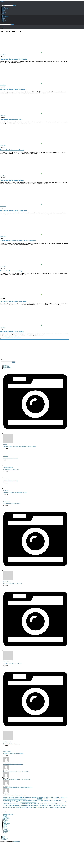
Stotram (5, 444)
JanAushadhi (36, 800)
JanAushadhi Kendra (46, 800)
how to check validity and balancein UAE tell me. (13, 764)
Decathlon (19, 797)
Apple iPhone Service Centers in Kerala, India (12, 663)
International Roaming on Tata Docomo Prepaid (13, 753)
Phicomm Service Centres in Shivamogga (13, 301)
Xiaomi (49, 807)
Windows (5, 832)
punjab (4, 807)
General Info (5, 479)
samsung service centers (22, 807)
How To (4, 9)
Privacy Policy (5, 838)
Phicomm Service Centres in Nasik (11, 119)
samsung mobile (15, 807)
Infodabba (2, 1)
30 (16, 336)
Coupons (5, 816)
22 (15, 336)
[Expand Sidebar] (0, 338)
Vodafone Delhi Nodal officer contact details (12, 583)
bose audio (12, 797)
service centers (32, 807)
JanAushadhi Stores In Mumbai (57, 803)
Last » (19, 336)
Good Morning (6, 818)
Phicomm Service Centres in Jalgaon (12, 180)
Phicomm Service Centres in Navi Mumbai (13, 59)
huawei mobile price (7, 800)
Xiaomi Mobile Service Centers (58, 807)
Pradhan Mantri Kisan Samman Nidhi (11, 469)
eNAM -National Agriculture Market (10, 458)
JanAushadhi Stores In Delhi (45, 803)
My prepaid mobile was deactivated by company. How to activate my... (17, 787)
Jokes (4, 821)
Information (5, 456)
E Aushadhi (24, 797)
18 (11, 336)
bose (9, 797)
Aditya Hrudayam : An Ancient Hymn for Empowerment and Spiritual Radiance (19, 446)
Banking (5, 815)
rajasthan (7, 807)
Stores (3, 13)
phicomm (22, 805)
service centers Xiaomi (42, 807)
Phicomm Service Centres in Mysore (12, 331)
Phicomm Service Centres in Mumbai (12, 150)
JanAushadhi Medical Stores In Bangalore (47, 802)
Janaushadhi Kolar (57, 800)
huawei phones (20, 800)
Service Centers (5, 8)
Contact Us (4, 839)
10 (9, 336)
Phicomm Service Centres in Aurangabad (13, 210)
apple (4, 797)
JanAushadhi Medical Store (11, 802)
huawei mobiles (13, 800)
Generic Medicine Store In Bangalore (16, 798)
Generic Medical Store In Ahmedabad (35, 797)
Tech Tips (4, 12)
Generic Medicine (48, 797)
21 (14, 336)
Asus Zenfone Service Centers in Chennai (11, 503)
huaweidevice (46, 798)
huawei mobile (53, 798)
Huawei (39, 799)
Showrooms (5, 824)
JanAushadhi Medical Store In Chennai (28, 802)
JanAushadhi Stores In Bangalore (30, 803)
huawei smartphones (28, 800)
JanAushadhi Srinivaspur (16, 803)
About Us (4, 837)
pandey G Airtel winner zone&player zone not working (14, 794)
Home (3, 7)
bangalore (7, 797)
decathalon (16, 797)
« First (7, 336)
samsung (11, 807)
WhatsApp (5, 831)
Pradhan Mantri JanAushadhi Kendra (54, 805)
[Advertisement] (9, 349)
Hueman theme (16, 841)
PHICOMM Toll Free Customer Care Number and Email (18, 241)
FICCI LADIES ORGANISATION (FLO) (10, 480)
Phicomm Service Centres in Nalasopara (13, 89)
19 (12, 336)
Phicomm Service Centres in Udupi (11, 271)
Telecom (9, 581)
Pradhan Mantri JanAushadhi (34, 805)
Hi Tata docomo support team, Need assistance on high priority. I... (17, 779)
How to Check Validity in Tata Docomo (11, 743)
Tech (3, 11)
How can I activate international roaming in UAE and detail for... (16, 771)
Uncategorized (6, 830)
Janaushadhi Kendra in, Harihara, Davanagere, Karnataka (15, 492)
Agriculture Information (8, 467)
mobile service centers (11, 805)
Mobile (3, 10)
